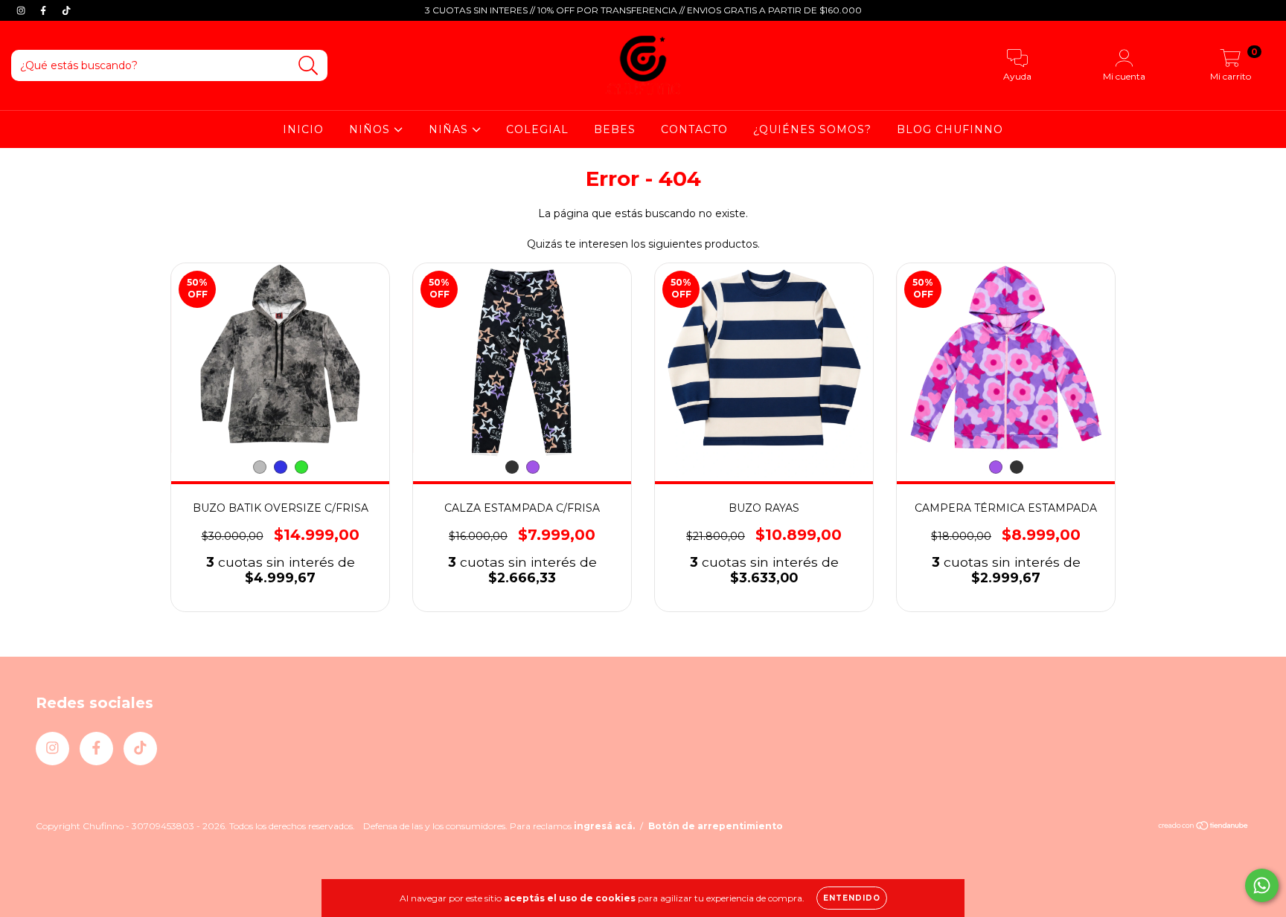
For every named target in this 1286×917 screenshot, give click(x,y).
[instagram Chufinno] (22, 10)
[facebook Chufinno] (44, 10)
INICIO (303, 129)
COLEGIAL (537, 129)
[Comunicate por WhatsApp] (1262, 885)
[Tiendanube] (1203, 826)
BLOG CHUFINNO (950, 129)
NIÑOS (371, 129)
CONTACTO (694, 129)
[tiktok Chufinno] (66, 10)
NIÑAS (450, 129)
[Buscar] (308, 65)
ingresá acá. (604, 825)
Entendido (851, 898)
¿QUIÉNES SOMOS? (812, 129)
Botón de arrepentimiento (715, 825)
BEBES (615, 129)
